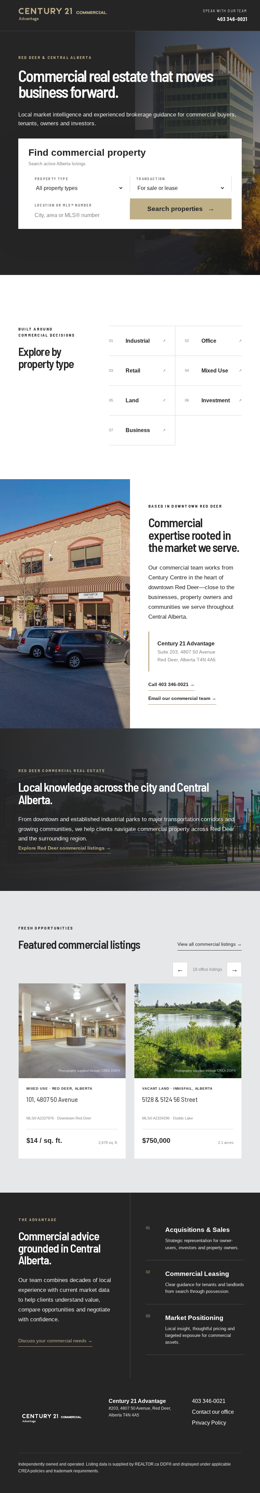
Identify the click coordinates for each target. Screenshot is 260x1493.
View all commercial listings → (209, 944)
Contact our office (213, 1412)
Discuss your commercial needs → (55, 1340)
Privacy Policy (209, 1423)
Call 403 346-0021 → (171, 684)
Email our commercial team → (182, 698)
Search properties (180, 208)
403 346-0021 (208, 1401)
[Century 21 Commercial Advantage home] (63, 15)
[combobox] (79, 215)
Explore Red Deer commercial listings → (64, 848)
